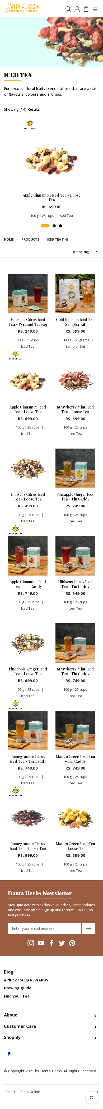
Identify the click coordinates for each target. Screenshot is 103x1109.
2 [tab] (54, 225)
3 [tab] (60, 225)
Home (9, 239)
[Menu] (95, 8)
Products (30, 239)
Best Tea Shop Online (52, 1092)
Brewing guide (17, 988)
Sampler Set (75, 346)
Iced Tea (66, 215)
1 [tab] (45, 225)
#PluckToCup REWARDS (26, 980)
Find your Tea (17, 996)
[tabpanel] (51, 170)
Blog (8, 972)
